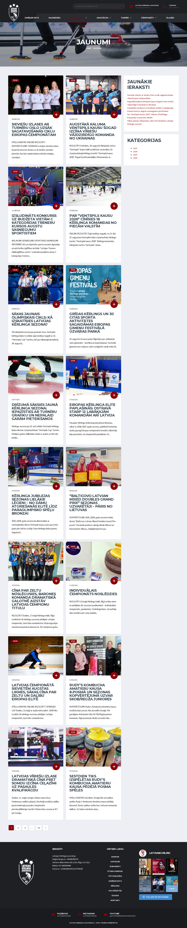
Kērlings (115, 886)
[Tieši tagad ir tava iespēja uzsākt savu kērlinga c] (172, 867)
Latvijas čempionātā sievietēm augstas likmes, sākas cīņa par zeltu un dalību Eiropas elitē (34, 692)
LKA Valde (115, 862)
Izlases (170, 18)
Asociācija (102, 18)
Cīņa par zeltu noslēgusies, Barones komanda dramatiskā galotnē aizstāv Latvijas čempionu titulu (34, 599)
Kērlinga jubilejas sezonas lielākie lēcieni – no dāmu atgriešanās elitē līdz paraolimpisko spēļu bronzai (34, 504)
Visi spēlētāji (115, 891)
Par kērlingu (77, 18)
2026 (135, 158)
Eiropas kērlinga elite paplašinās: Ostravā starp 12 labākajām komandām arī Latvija (92, 410)
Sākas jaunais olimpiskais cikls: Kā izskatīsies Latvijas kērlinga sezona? (32, 319)
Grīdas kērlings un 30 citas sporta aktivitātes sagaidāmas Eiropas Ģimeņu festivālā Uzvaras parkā (91, 323)
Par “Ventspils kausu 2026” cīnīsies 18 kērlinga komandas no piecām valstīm (93, 221)
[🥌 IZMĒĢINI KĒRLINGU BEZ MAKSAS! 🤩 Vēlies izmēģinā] (159, 867)
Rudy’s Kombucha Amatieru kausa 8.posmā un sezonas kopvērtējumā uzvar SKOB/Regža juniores (91, 692)
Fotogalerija (115, 876)
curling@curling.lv (143, 7)
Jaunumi (115, 857)
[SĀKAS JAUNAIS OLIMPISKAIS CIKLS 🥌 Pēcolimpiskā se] (159, 884)
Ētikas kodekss (115, 871)
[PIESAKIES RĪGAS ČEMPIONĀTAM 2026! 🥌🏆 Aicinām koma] (145, 884)
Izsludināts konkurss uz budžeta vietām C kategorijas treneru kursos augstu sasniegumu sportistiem (34, 224)
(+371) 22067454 (174, 7)
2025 (135, 154)
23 (39, 828)
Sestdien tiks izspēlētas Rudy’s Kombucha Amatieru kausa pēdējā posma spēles (90, 783)
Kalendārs (54, 18)
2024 (135, 151)
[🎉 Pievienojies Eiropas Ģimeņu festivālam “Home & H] (172, 884)
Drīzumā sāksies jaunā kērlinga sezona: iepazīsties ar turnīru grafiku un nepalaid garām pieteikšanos (35, 412)
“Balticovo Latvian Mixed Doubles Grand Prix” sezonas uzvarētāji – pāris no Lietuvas (91, 503)
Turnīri (125, 18)
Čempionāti (147, 18)
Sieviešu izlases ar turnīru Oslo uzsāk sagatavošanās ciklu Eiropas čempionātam (34, 129)
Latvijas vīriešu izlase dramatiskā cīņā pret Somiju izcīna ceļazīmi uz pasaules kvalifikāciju (34, 783)
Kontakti (115, 900)
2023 (135, 148)
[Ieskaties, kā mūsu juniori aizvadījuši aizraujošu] (145, 867)
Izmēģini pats (32, 18)
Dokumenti (115, 866)
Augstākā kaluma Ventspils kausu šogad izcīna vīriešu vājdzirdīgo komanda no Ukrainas (92, 131)
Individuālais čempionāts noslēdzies (93, 592)
